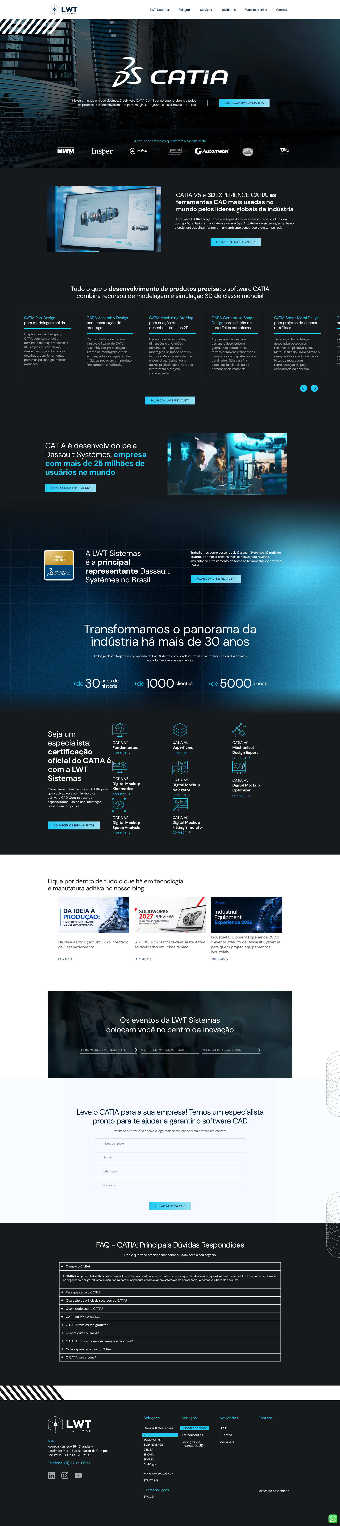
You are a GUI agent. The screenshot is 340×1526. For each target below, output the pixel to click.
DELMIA (148, 1449)
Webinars (227, 1442)
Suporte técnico (256, 10)
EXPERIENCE (153, 1444)
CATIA (147, 1435)
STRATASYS (151, 1480)
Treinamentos (192, 1435)
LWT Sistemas (160, 10)
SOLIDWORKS (152, 1440)
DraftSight (150, 1464)
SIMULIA (149, 1459)
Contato (282, 10)
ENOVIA (149, 1454)
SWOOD (149, 1496)
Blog (223, 1428)
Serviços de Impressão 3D (193, 1444)
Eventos (226, 1435)
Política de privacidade (273, 1491)
